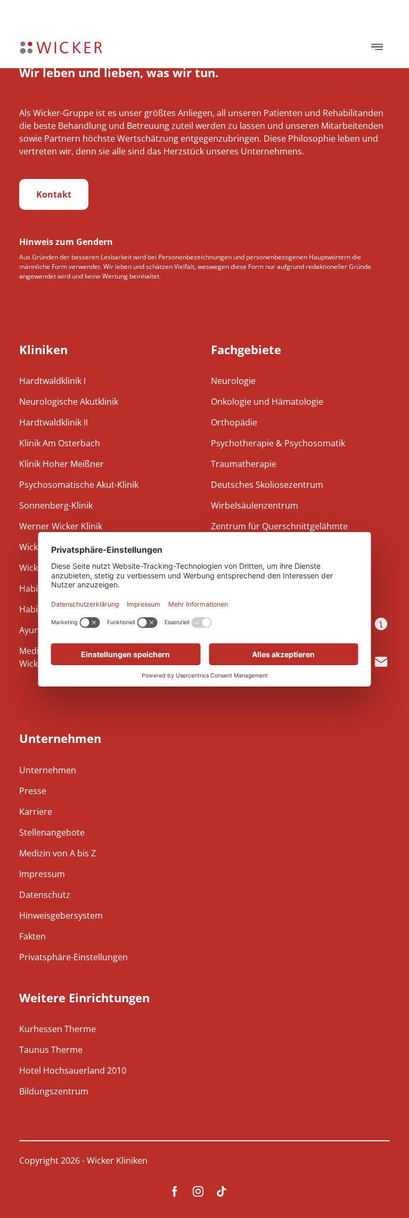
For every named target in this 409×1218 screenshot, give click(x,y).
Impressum (42, 874)
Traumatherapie (243, 464)
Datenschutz (44, 895)
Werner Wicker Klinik (60, 526)
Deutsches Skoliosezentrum (267, 485)
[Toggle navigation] (377, 47)
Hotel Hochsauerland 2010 (72, 1070)
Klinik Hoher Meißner (61, 464)
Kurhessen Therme (57, 1029)
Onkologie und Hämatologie (267, 401)
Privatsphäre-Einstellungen (73, 957)
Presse (32, 791)
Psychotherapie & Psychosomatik (278, 443)
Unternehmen (47, 770)
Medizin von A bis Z (57, 853)
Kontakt (53, 194)
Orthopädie (234, 422)
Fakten (32, 936)
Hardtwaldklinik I (52, 381)
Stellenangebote (52, 832)
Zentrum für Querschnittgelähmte (279, 526)
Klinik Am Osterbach (59, 443)
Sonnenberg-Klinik (56, 505)
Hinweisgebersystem (61, 915)
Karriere (35, 812)
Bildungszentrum (53, 1091)
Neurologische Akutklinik (68, 401)
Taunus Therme (51, 1050)
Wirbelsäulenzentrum (254, 505)
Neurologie (233, 381)
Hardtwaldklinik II (53, 422)
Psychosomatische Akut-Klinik (78, 485)
